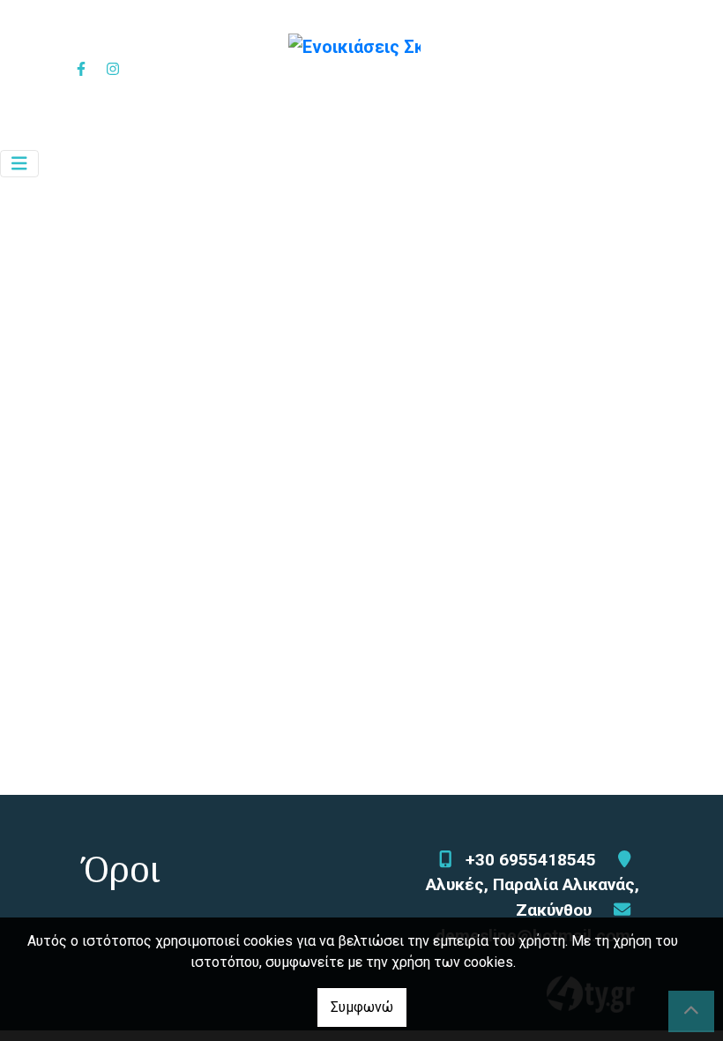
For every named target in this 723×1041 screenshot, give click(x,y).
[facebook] (80, 68)
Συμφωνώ (362, 1007)
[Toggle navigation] (19, 163)
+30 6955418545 (531, 860)
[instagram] (112, 68)
